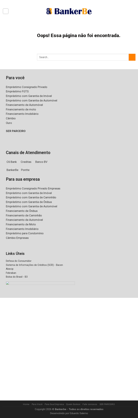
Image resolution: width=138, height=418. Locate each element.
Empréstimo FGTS (17, 91)
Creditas (26, 161)
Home (26, 404)
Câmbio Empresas (17, 238)
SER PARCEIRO (16, 131)
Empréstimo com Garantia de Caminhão (31, 197)
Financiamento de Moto (21, 224)
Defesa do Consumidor (18, 260)
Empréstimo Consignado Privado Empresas (33, 188)
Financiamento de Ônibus (22, 211)
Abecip (9, 268)
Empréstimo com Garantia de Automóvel (31, 100)
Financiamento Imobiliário (22, 113)
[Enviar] (132, 57)
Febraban (11, 272)
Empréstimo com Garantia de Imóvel (29, 96)
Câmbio (11, 118)
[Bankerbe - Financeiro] (69, 11)
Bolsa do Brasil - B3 (17, 276)
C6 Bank (12, 161)
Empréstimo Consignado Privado (26, 87)
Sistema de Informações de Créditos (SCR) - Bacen (34, 264)
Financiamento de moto (21, 109)
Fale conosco (90, 404)
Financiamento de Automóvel (24, 105)
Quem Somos (73, 404)
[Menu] (5, 11)
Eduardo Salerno (79, 413)
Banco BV (41, 161)
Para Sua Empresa (54, 404)
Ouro (9, 123)
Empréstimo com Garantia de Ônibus (29, 202)
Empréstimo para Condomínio (25, 233)
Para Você (37, 404)
